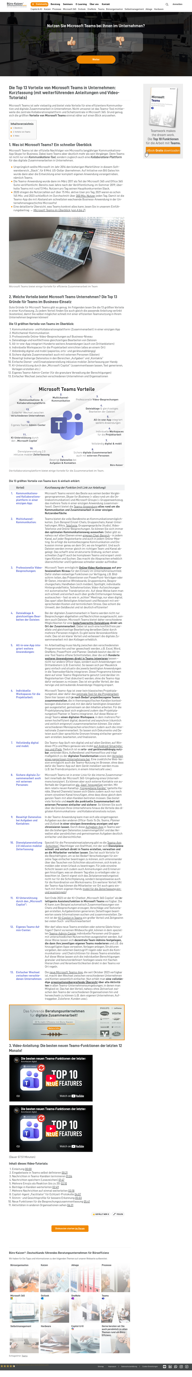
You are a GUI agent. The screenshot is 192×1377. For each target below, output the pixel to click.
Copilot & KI (36, 9)
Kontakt (106, 4)
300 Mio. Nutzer (85, 195)
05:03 (78, 1197)
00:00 (28, 1168)
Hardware (159, 9)
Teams (101, 9)
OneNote (91, 9)
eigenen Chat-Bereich (96, 535)
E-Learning (81, 4)
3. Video (16, 136)
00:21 (65, 1172)
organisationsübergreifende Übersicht (74, 982)
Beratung (55, 4)
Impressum (112, 1366)
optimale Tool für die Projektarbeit (97, 693)
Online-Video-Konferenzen (95, 567)
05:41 (87, 1201)
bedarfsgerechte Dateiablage (91, 622)
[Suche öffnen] (167, 4)
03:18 (71, 1190)
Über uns (94, 4)
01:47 (61, 1179)
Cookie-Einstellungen (150, 1366)
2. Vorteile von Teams (21, 132)
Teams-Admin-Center (62, 933)
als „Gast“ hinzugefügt (89, 784)
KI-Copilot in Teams (70, 917)
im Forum (80, 1228)
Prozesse (56, 9)
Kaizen (47, 9)
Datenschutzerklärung (129, 1366)
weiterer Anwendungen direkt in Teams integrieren (76, 658)
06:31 (70, 1205)
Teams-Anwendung (86, 506)
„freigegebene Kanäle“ (92, 788)
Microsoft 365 (69, 9)
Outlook (82, 9)
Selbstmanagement (134, 9)
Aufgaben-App (94, 826)
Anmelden (177, 4)
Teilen (120, 1214)
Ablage (149, 9)
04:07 (78, 1194)
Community (42, 4)
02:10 (64, 1183)
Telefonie (71, 525)
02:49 (55, 1187)
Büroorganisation (114, 9)
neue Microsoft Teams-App (66, 972)
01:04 (69, 1176)
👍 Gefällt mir (101, 1214)
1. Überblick (17, 128)
